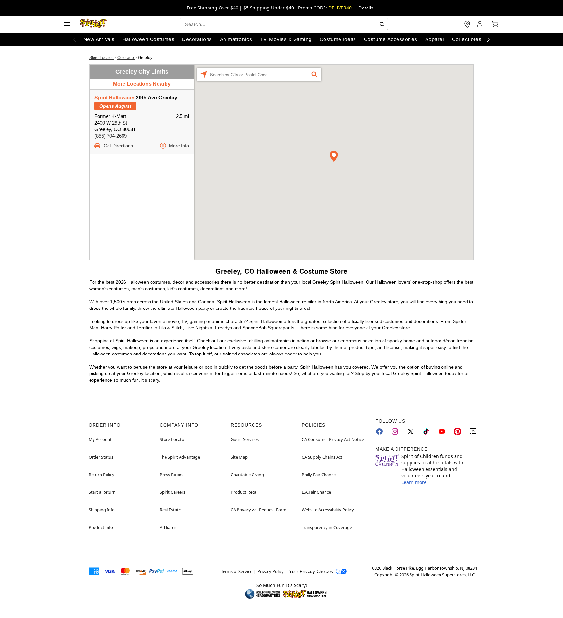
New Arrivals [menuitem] (99, 39)
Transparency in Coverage (327, 527)
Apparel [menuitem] (434, 39)
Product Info (101, 527)
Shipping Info (102, 510)
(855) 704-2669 (110, 136)
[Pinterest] (457, 431)
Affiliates (168, 527)
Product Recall (244, 492)
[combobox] (284, 24)
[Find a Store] (467, 24)
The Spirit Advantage (180, 457)
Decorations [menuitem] (197, 39)
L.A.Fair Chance (316, 492)
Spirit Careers (172, 492)
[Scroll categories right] (488, 39)
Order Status (101, 457)
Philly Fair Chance (319, 474)
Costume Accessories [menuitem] (390, 39)
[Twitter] (410, 431)
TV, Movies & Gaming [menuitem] (285, 39)
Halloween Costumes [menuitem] (149, 39)
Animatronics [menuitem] (236, 39)
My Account (100, 439)
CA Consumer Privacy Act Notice (333, 439)
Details (365, 7)
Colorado (126, 57)
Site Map (239, 457)
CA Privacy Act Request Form (258, 510)
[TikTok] (426, 431)
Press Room (171, 474)
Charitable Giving (247, 474)
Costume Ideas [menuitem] (338, 39)
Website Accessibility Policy (328, 510)
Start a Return (102, 492)
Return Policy (101, 474)
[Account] (480, 24)
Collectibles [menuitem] (466, 39)
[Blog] (473, 431)
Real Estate (170, 510)
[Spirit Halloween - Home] (93, 24)
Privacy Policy (270, 571)
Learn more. (414, 482)
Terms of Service (236, 571)
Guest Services (245, 439)
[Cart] (494, 24)
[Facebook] (379, 431)
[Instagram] (395, 431)
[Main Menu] (67, 24)
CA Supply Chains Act (322, 457)
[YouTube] (442, 431)
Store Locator (101, 57)
